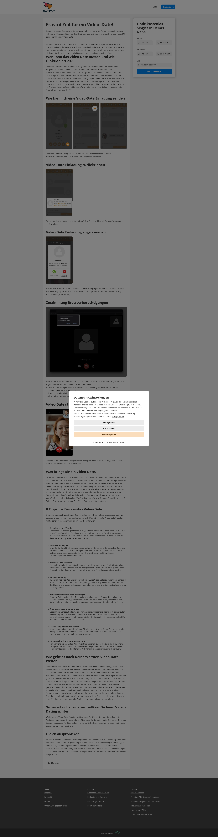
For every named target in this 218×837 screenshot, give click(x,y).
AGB (103, 442)
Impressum (97, 442)
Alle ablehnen (109, 428)
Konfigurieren (118, 416)
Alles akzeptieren (109, 434)
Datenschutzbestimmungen (116, 442)
